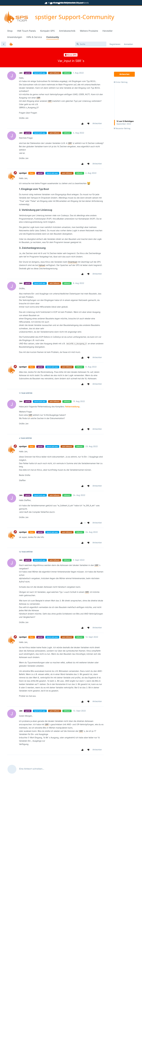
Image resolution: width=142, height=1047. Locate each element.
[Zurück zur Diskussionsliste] (3, 44)
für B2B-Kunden (67, 3)
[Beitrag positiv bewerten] (82, 123)
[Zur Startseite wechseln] (16, 17)
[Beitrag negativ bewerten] (89, 123)
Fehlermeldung (72, 406)
